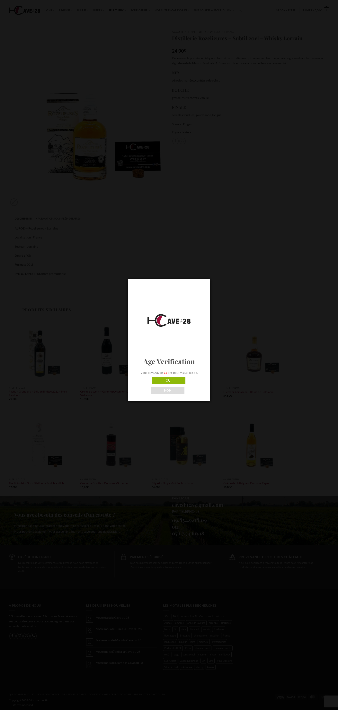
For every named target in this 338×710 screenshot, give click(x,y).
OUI (169, 380)
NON (168, 390)
